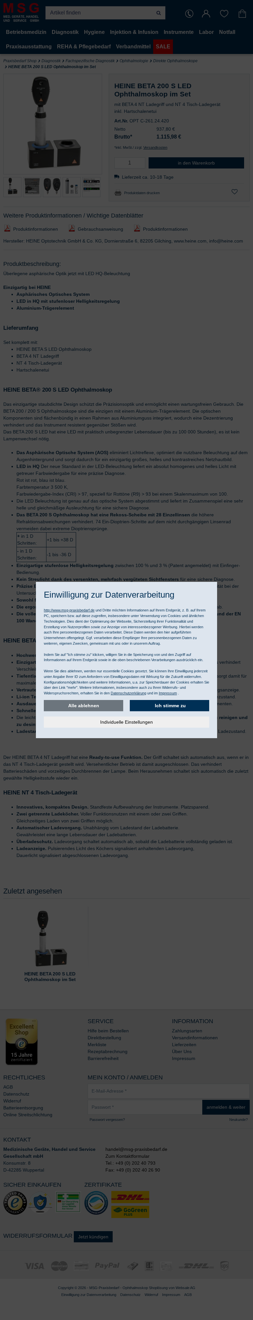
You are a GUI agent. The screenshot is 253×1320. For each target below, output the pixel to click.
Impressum (168, 693)
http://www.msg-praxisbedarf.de (69, 610)
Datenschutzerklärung (128, 693)
